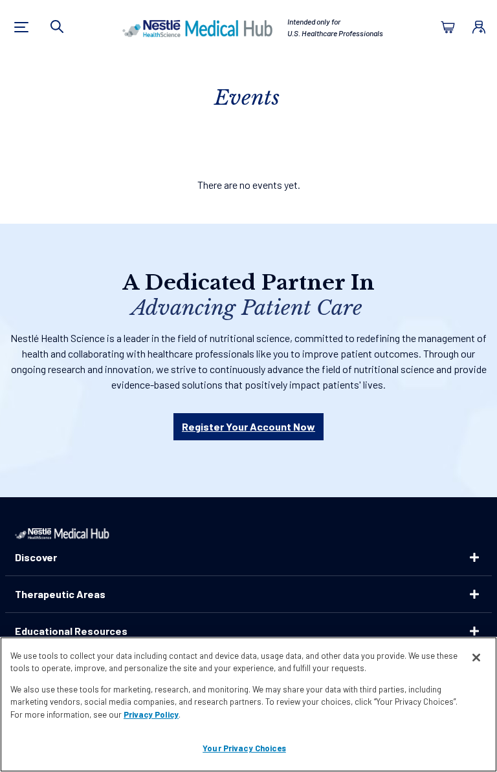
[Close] (476, 657)
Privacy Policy (151, 714)
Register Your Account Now (248, 426)
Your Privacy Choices (244, 748)
